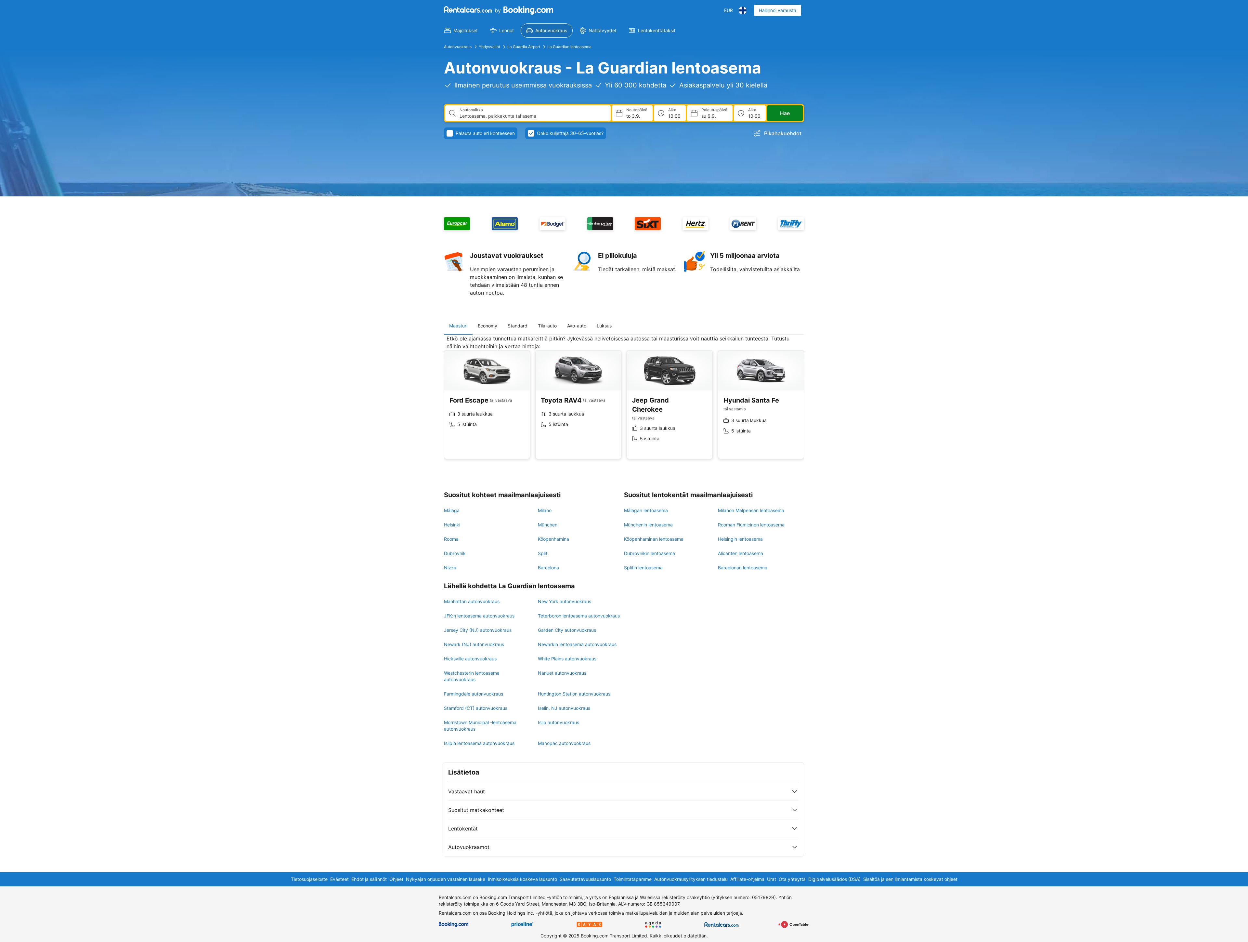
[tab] (458, 325)
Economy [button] (487, 325)
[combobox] (532, 116)
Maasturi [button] (458, 325)
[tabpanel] (624, 402)
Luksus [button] (604, 325)
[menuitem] (461, 30)
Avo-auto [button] (576, 325)
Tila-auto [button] (547, 325)
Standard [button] (517, 325)
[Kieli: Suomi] (742, 10)
